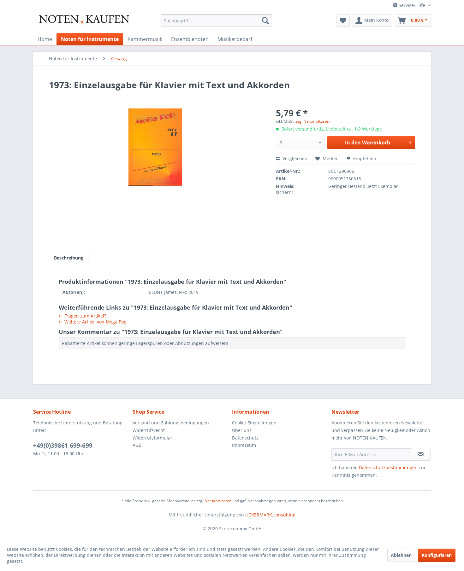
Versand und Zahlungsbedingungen (171, 423)
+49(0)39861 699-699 (62, 445)
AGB (137, 445)
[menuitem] (216, 20)
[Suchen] (265, 20)
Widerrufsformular (152, 438)
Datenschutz (245, 438)
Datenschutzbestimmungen (388, 467)
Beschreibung (68, 258)
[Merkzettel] (343, 20)
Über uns (242, 430)
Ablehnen (401, 555)
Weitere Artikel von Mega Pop (95, 322)
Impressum (244, 445)
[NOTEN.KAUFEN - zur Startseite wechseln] (84, 22)
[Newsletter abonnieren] (421, 454)
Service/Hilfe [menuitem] (411, 5)
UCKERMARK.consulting (270, 515)
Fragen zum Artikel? (84, 316)
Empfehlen (364, 158)
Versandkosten (218, 501)
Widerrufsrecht (149, 430)
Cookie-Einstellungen (254, 423)
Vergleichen (294, 158)
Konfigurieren (437, 555)
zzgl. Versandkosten (312, 121)
